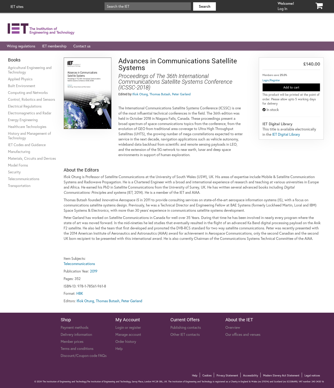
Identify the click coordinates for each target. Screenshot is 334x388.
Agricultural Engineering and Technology (30, 69)
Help (119, 348)
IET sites (16, 6)
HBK (79, 293)
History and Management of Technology (29, 135)
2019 (93, 271)
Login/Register (271, 80)
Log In (282, 8)
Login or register (128, 327)
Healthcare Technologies (27, 126)
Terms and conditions (77, 348)
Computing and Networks (28, 92)
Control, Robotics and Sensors (31, 99)
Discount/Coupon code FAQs (84, 355)
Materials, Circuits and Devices (32, 158)
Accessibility (250, 375)
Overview (232, 327)
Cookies (207, 375)
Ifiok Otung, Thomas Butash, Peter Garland (161, 94)
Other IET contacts (185, 334)
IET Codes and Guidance (27, 144)
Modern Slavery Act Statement (281, 375)
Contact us (81, 46)
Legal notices (312, 375)
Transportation (19, 185)
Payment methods (74, 327)
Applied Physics (20, 78)
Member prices (72, 341)
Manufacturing (19, 151)
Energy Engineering (23, 119)
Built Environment (21, 85)
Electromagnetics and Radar (29, 113)
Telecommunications (23, 178)
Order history (125, 341)
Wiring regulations (21, 46)
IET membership (54, 46)
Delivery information (76, 334)
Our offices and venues (242, 334)
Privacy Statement (227, 375)
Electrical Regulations (25, 106)
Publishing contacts (185, 327)
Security (14, 171)
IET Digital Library (286, 134)
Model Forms (18, 165)
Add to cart (291, 87)
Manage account (128, 334)
